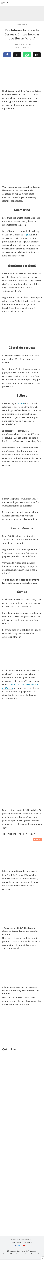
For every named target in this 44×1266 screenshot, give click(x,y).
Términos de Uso (13, 1251)
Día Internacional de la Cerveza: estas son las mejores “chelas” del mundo (20, 990)
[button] (4, 3)
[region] (22, 13)
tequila (27, 235)
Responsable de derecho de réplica (16, 1254)
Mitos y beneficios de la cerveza (19, 871)
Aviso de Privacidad (28, 1251)
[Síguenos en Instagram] (28, 1245)
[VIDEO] (22, 867)
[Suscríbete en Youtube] (24, 1245)
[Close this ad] (42, 1258)
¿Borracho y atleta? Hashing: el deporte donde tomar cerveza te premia (20, 931)
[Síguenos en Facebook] (15, 1245)
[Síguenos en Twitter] (19, 1245)
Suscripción (35, 1254)
